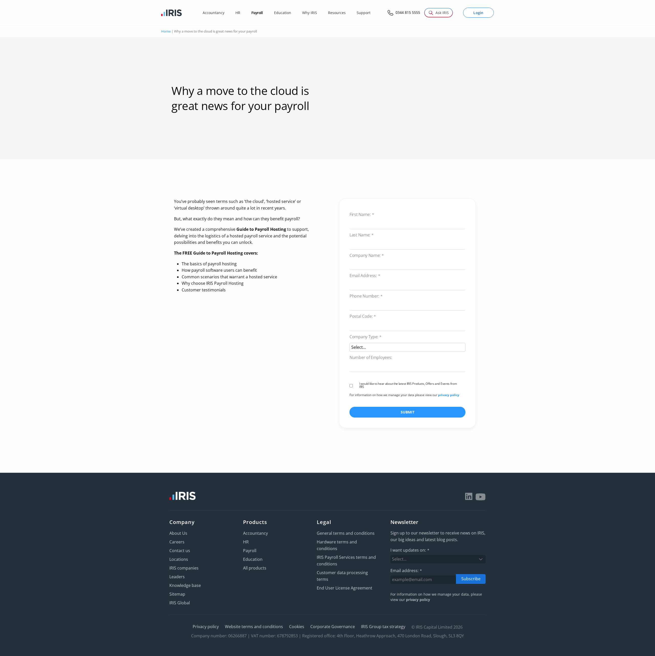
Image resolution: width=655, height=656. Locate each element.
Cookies (296, 626)
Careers (176, 542)
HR (246, 542)
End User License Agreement (344, 588)
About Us (178, 533)
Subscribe (471, 579)
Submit (407, 412)
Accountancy (255, 533)
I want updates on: (409, 550)
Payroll (249, 550)
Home (166, 31)
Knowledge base (185, 585)
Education (253, 559)
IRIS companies (184, 568)
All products (254, 568)
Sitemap (177, 594)
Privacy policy (206, 626)
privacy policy (448, 395)
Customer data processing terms (342, 576)
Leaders (177, 577)
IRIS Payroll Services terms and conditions (346, 560)
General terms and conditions (346, 533)
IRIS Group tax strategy (383, 626)
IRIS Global (179, 603)
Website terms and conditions (254, 626)
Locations (178, 559)
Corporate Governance (332, 626)
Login (478, 12)
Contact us (179, 550)
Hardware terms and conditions (337, 545)
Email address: (406, 570)
